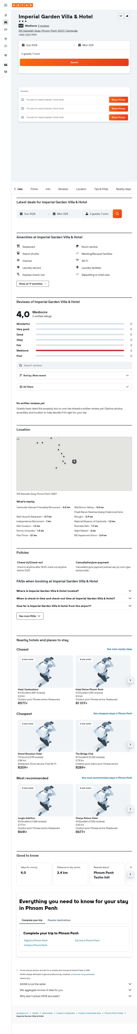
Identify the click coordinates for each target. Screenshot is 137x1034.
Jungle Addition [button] (26, 818)
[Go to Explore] (5, 39)
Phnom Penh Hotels (114, 1013)
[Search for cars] (5, 29)
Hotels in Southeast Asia (90, 1013)
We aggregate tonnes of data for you (41, 990)
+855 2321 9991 (28, 34)
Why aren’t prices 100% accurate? (40, 996)
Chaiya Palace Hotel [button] (87, 818)
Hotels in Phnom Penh (35, 945)
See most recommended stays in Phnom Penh (107, 777)
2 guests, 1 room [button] (30, 53)
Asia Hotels (47, 1013)
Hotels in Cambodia (66, 1013)
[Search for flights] (5, 15)
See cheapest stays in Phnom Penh (113, 713)
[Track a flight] (5, 46)
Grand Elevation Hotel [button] (30, 753)
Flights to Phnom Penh (36, 940)
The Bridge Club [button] (84, 753)
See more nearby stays (119, 649)
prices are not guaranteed (83, 974)
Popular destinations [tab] (59, 920)
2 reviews (43, 25)
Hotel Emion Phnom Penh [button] (89, 689)
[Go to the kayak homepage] (22, 5)
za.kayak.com (22, 1013)
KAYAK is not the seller (33, 984)
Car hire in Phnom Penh (87, 940)
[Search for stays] (5, 22)
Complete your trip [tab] (32, 920)
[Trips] (5, 55)
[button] (5, 5)
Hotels (35, 1013)
